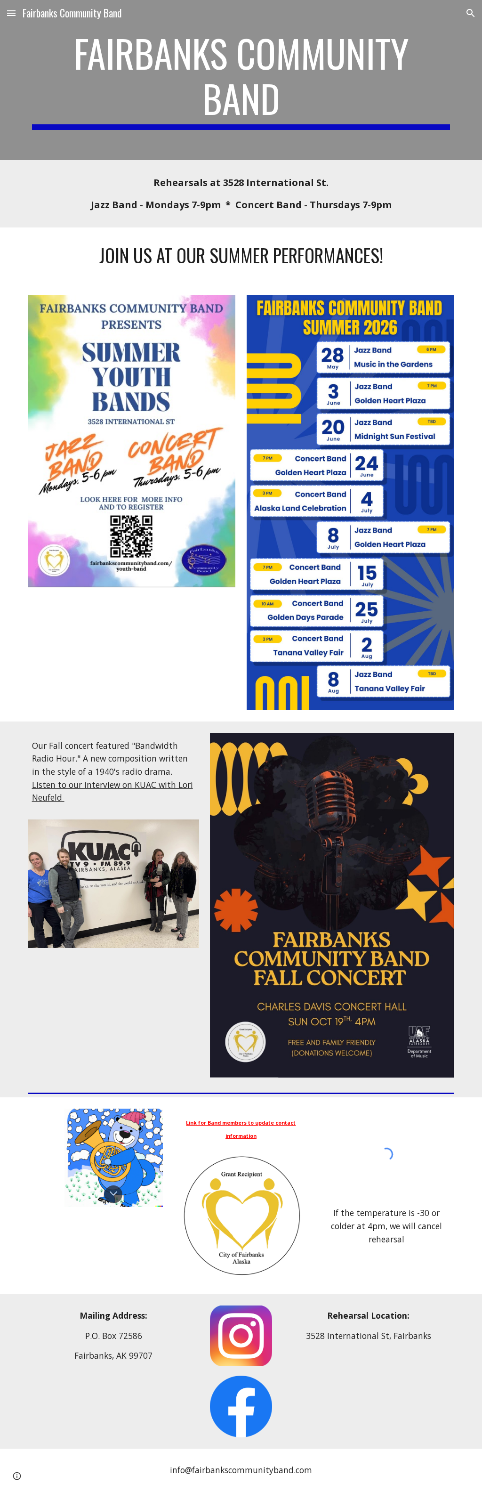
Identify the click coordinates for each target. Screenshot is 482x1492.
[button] (11, 13)
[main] (241, 80)
